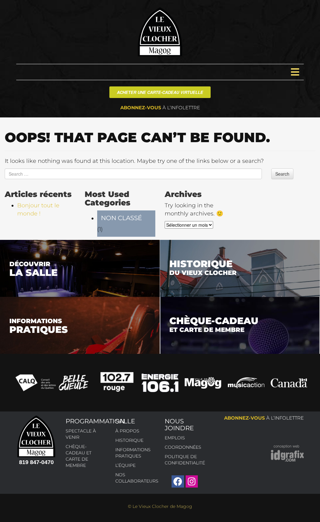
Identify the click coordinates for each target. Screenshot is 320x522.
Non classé (121, 218)
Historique (129, 440)
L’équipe (125, 465)
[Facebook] (178, 481)
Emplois (175, 438)
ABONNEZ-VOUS (160, 108)
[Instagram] (192, 481)
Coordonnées (183, 447)
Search (282, 174)
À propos (127, 431)
